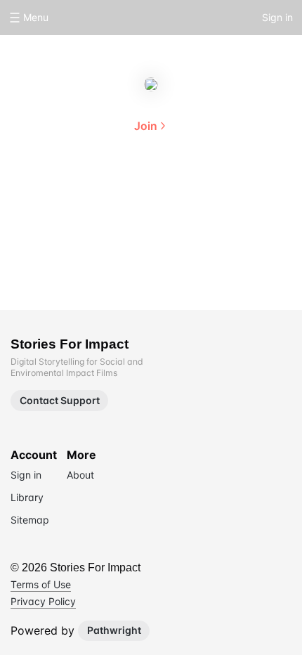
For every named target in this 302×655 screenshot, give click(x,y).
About (106, 191)
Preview (196, 191)
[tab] (106, 192)
